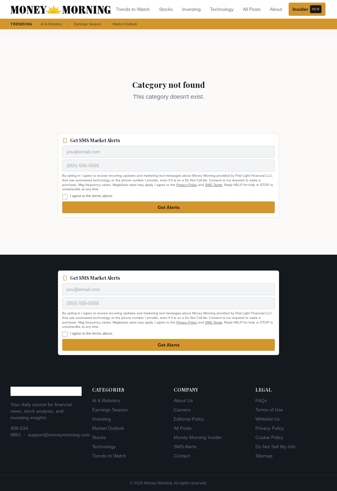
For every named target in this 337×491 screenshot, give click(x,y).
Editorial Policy (189, 419)
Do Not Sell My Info (275, 446)
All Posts (252, 9)
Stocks (166, 9)
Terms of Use (269, 409)
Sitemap (263, 455)
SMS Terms (213, 185)
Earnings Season (87, 24)
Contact (182, 455)
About (276, 9)
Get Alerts (169, 207)
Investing (191, 9)
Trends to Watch (133, 9)
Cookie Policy (269, 437)
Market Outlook (125, 24)
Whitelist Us (267, 419)
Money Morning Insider (198, 437)
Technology (222, 9)
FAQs (261, 400)
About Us (183, 400)
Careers (182, 409)
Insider (306, 9)
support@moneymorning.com (59, 434)
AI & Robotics (51, 24)
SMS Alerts (185, 446)
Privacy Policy (186, 185)
